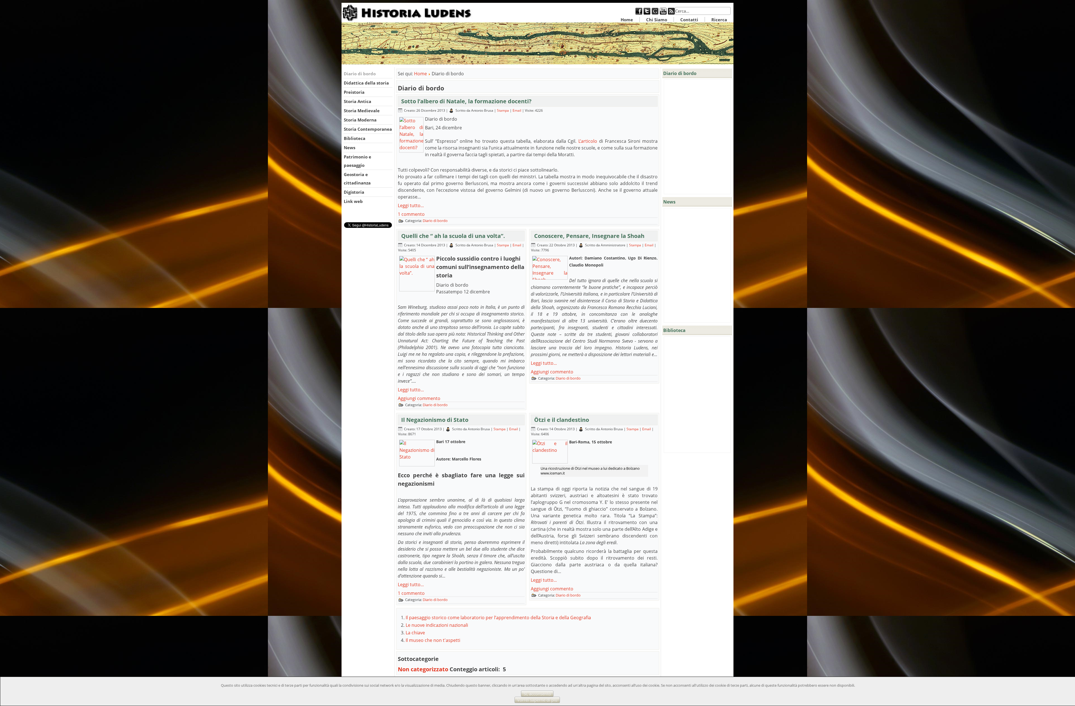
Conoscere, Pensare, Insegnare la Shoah (589, 236)
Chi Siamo (656, 19)
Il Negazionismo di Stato (434, 420)
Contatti (689, 19)
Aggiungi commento (419, 398)
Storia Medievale (362, 110)
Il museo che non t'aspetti (433, 640)
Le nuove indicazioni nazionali (437, 625)
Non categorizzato (423, 669)
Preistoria (354, 92)
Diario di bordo (360, 73)
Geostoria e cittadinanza (357, 179)
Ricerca (719, 19)
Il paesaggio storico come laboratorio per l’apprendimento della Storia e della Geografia (498, 617)
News (349, 147)
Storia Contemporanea (368, 129)
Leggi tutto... (411, 205)
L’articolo (587, 141)
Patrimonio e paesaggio (357, 161)
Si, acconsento (537, 693)
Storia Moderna (360, 120)
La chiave (415, 633)
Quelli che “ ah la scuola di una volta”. (453, 236)
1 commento (411, 214)
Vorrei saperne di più (537, 700)
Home (627, 19)
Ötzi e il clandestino (561, 420)
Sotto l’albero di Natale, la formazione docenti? (466, 101)
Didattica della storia (366, 83)
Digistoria (354, 192)
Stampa (503, 110)
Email (517, 110)
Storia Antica (357, 101)
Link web (353, 201)
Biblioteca (354, 138)
